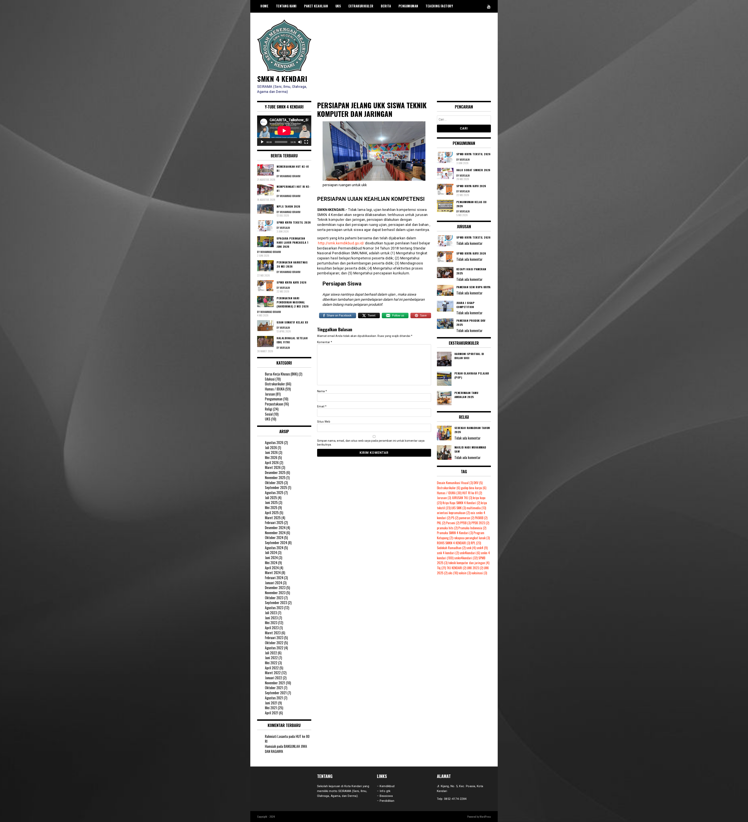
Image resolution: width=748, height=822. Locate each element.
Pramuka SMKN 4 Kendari (455, 532)
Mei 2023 (271, 622)
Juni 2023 (271, 617)
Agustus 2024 (274, 547)
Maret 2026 (273, 467)
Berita (386, 6)
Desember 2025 (275, 472)
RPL (476, 543)
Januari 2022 (273, 677)
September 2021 (276, 692)
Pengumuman (408, 6)
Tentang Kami (286, 6)
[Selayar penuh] (306, 142)
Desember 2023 (275, 587)
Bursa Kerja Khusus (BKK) (281, 373)
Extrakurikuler (360, 6)
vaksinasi (479, 573)
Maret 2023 (273, 632)
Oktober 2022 (274, 642)
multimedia (476, 508)
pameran (466, 517)
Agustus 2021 (274, 697)
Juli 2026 (271, 447)
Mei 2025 (271, 507)
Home (264, 6)
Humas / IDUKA (275, 388)
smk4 (482, 547)
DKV (478, 482)
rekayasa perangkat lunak (471, 538)
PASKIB (481, 517)
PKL (441, 523)
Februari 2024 (274, 577)
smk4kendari (470, 553)
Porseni (452, 523)
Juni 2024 (271, 557)
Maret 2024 (273, 572)
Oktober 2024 (274, 537)
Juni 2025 (271, 502)
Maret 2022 (273, 672)
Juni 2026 (271, 452)
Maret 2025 (273, 517)
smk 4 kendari (448, 553)
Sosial (269, 414)
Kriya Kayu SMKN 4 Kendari (461, 502)
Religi (268, 408)
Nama (322, 391)
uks (453, 573)
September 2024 (276, 542)
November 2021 (275, 682)
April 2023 (272, 627)
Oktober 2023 (274, 597)
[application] (284, 130)
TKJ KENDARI (456, 568)
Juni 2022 (271, 657)
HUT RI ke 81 (472, 493)
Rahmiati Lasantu (276, 736)
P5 (454, 517)
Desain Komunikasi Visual (455, 482)
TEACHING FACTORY (439, 6)
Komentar (324, 342)
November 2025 (275, 477)
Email (322, 406)
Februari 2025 (274, 522)
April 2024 (272, 567)
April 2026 (272, 462)
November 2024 (275, 532)
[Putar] (262, 142)
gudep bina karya (473, 487)
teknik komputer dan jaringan (468, 562)
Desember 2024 (275, 527)
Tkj (441, 568)
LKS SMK (458, 508)
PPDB (465, 523)
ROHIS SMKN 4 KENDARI (453, 543)
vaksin (465, 573)
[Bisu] (300, 142)
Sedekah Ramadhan (451, 547)
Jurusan (270, 393)
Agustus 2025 (274, 492)
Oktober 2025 (274, 482)
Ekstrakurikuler (275, 383)
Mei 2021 (271, 707)
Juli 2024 (271, 552)
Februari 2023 (274, 637)
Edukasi (270, 378)
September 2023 (276, 602)
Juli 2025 (271, 497)
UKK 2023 (475, 568)
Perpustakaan (274, 403)
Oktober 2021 (274, 687)
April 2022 (272, 667)
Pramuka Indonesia (472, 528)
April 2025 (272, 512)
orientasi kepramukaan (453, 512)
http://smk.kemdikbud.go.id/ (341, 243)
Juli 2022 (271, 652)
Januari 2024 (273, 582)
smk (471, 547)
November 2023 (275, 592)
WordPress (485, 816)
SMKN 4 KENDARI (282, 78)
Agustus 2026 (274, 442)
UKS (338, 6)
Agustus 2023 (274, 607)
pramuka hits (447, 528)
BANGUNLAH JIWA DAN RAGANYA (286, 749)
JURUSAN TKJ (462, 497)
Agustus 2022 (274, 647)
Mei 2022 (271, 662)
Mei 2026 (271, 457)
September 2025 (276, 487)
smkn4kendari (466, 558)
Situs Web (323, 421)
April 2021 (271, 712)
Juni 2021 (271, 702)
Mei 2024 (271, 562)
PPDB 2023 (480, 523)
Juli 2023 (271, 612)
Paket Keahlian (316, 6)
